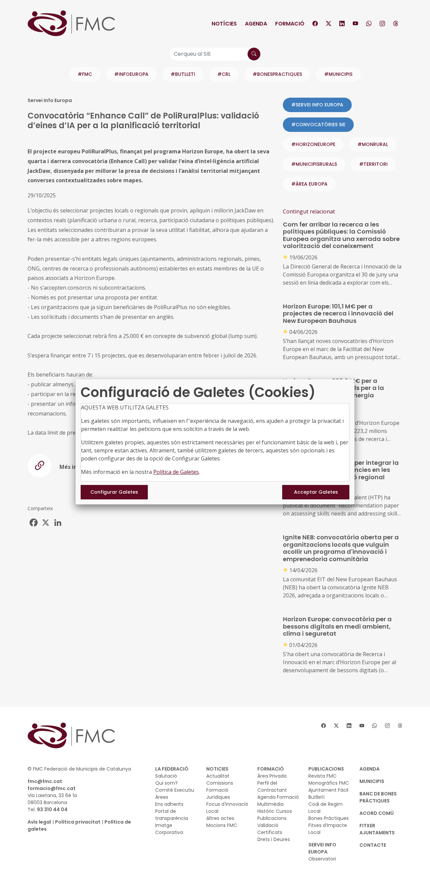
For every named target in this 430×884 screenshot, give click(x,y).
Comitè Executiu (174, 790)
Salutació (166, 776)
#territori (373, 164)
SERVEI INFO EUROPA (322, 848)
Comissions (219, 783)
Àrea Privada (272, 776)
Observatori (322, 858)
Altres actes (220, 818)
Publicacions (272, 818)
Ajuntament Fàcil (328, 790)
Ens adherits (169, 804)
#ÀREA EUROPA (309, 184)
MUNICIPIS (371, 781)
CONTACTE (372, 845)
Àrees (161, 797)
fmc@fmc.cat (45, 781)
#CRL (223, 74)
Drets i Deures (273, 839)
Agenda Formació (278, 797)
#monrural (372, 144)
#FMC (85, 74)
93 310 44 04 (52, 809)
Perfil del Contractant (272, 786)
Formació (289, 24)
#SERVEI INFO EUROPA (317, 104)
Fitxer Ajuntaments (377, 829)
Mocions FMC (221, 825)
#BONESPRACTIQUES (277, 74)
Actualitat (217, 776)
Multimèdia (270, 804)
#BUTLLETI (183, 74)
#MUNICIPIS (338, 74)
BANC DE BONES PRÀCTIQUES (378, 797)
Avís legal (39, 822)
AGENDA (369, 769)
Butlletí (316, 797)
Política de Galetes (176, 472)
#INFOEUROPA (131, 74)
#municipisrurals (314, 164)
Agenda (256, 24)
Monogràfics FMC (328, 783)
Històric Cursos (274, 811)
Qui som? (166, 783)
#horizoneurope (313, 144)
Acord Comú (376, 813)
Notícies (224, 24)
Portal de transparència (171, 815)
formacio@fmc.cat (52, 788)
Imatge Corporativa (169, 829)
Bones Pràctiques (328, 818)
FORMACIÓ (270, 769)
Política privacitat (77, 822)
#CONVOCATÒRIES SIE (318, 124)
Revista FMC (322, 776)
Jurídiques (218, 797)
